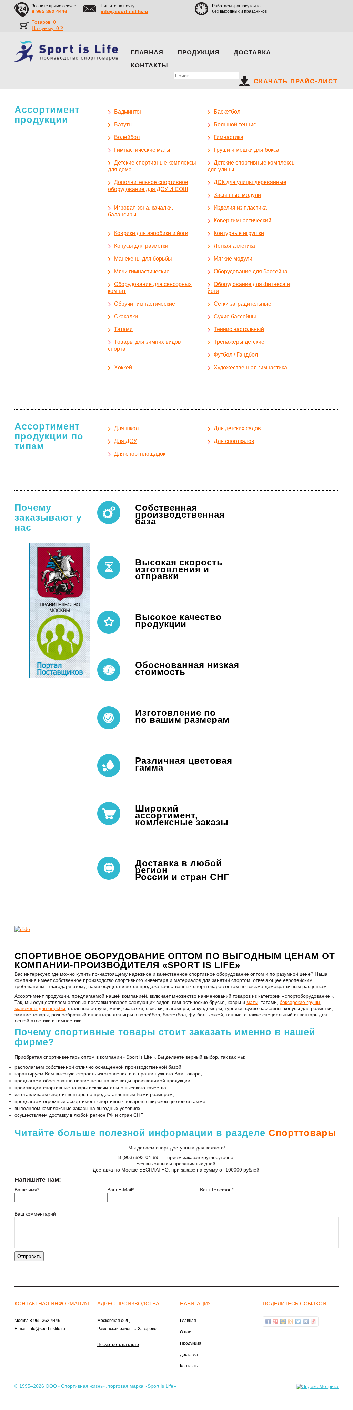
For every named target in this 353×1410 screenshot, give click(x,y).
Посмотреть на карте (118, 1344)
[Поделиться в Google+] (275, 1321)
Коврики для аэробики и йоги (151, 233)
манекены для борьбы (39, 1008)
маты (252, 1002)
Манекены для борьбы (143, 259)
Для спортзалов (234, 441)
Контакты (149, 65)
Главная (147, 52)
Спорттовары (302, 1133)
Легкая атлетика (234, 246)
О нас (185, 1331)
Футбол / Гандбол (236, 355)
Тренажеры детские (239, 342)
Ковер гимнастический (242, 220)
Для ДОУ (125, 441)
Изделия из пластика (240, 208)
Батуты (123, 124)
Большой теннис (235, 124)
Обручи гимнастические (144, 304)
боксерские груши (300, 1002)
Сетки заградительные (242, 304)
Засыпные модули (237, 195)
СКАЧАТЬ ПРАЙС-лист (296, 81)
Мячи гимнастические (142, 271)
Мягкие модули (233, 259)
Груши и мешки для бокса (246, 150)
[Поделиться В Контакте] (306, 1321)
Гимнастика (228, 137)
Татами (123, 329)
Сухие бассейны (235, 316)
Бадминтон (128, 112)
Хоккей (123, 367)
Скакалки (126, 316)
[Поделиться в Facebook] (268, 1321)
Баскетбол (227, 112)
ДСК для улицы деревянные (250, 182)
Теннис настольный (239, 329)
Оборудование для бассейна (251, 271)
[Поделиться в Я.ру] (313, 1321)
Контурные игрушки (239, 233)
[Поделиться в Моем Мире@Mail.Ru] (283, 1321)
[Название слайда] (22, 929)
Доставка (252, 52)
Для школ (126, 428)
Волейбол (127, 137)
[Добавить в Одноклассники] (290, 1321)
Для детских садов (237, 428)
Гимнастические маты (142, 150)
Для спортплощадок (139, 454)
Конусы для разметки (141, 246)
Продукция (199, 52)
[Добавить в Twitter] (298, 1321)
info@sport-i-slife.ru (124, 11)
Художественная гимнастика (250, 367)
